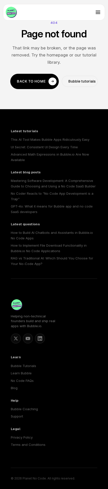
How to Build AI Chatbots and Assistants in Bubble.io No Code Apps (52, 235)
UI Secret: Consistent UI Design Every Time (44, 147)
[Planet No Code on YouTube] (28, 338)
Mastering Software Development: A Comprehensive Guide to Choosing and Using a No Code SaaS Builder (53, 183)
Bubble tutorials (82, 81)
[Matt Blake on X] (16, 338)
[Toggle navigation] (98, 12)
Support (17, 416)
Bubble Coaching (24, 409)
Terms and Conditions (28, 445)
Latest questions (25, 224)
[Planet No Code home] (11, 12)
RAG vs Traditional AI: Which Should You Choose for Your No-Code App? (52, 260)
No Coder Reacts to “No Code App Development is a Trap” (52, 196)
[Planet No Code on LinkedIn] (40, 338)
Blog (14, 388)
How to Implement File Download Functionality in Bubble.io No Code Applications (49, 248)
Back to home (31, 81)
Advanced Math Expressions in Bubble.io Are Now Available (50, 157)
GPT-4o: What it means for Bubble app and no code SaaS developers (52, 209)
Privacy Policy (22, 437)
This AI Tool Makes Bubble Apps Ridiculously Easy (50, 139)
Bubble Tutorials (23, 366)
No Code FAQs (22, 381)
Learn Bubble (21, 373)
